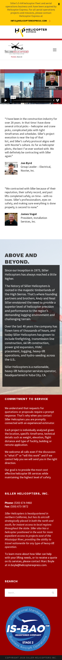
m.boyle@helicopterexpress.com (27, 565)
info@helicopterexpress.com (29, 20)
